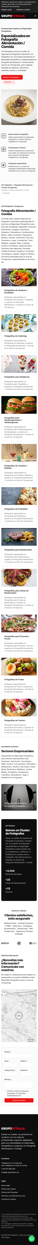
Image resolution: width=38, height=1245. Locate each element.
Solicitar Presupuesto (11, 77)
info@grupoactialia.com (10, 1172)
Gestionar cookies (23, 9)
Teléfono (23, 1061)
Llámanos (7, 82)
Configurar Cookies (8, 1199)
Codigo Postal (10, 1070)
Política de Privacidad (9, 1192)
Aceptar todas (6, 9)
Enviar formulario (19, 1100)
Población (24, 1070)
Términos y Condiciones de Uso (13, 1196)
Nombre (8, 1052)
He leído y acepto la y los (17, 1093)
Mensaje (8, 1079)
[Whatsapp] (31, 1238)
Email (7, 1061)
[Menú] (35, 15)
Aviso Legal (5, 1185)
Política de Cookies (8, 1189)
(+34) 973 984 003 (8, 1169)
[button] (19, 1015)
